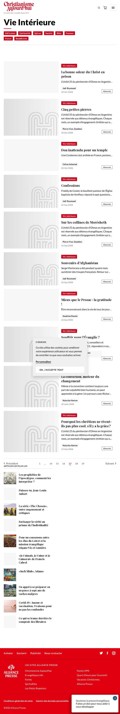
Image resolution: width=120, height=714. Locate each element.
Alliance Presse (85, 683)
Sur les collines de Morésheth (84, 222)
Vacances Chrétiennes (88, 679)
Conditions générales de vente (18, 701)
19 (83, 463)
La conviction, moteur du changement (80, 378)
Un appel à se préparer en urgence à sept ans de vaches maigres (34, 590)
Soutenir (22, 653)
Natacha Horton (70, 400)
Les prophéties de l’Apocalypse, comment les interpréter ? (35, 478)
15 (57, 463)
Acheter (8, 653)
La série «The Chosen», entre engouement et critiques (33, 509)
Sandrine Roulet (70, 316)
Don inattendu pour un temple (84, 150)
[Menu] (113, 8)
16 (63, 463)
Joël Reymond (69, 88)
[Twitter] (101, 653)
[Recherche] (99, 8)
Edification (10, 33)
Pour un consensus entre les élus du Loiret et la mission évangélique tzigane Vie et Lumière (34, 543)
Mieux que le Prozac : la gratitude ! (86, 302)
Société (48, 33)
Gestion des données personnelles (52, 701)
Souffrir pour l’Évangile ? (80, 337)
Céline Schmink (70, 164)
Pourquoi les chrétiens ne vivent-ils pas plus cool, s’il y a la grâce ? (86, 423)
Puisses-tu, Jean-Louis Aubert (32, 492)
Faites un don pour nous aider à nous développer (93, 705)
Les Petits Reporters (35, 688)
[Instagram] (113, 653)
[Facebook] (107, 653)
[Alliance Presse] (11, 677)
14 (51, 463)
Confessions (70, 185)
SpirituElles (31, 683)
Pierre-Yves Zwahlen (72, 129)
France (8, 38)
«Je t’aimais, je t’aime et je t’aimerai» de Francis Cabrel (34, 559)
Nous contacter (53, 653)
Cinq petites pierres (76, 109)
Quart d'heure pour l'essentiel (92, 675)
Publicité (35, 653)
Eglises (38, 33)
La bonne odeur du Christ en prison (83, 74)
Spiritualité (25, 33)
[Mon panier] (105, 8)
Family (28, 679)
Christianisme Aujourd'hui (38, 670)
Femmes (70, 33)
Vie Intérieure (69, 65)
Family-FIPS (83, 670)
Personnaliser (43, 361)
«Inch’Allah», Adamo (31, 571)
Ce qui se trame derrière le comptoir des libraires (35, 619)
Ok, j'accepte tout (51, 369)
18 (76, 463)
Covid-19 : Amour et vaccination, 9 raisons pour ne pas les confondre (35, 606)
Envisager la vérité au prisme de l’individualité (33, 523)
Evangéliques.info (34, 675)
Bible (59, 33)
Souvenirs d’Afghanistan (79, 263)
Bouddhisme (21, 38)
